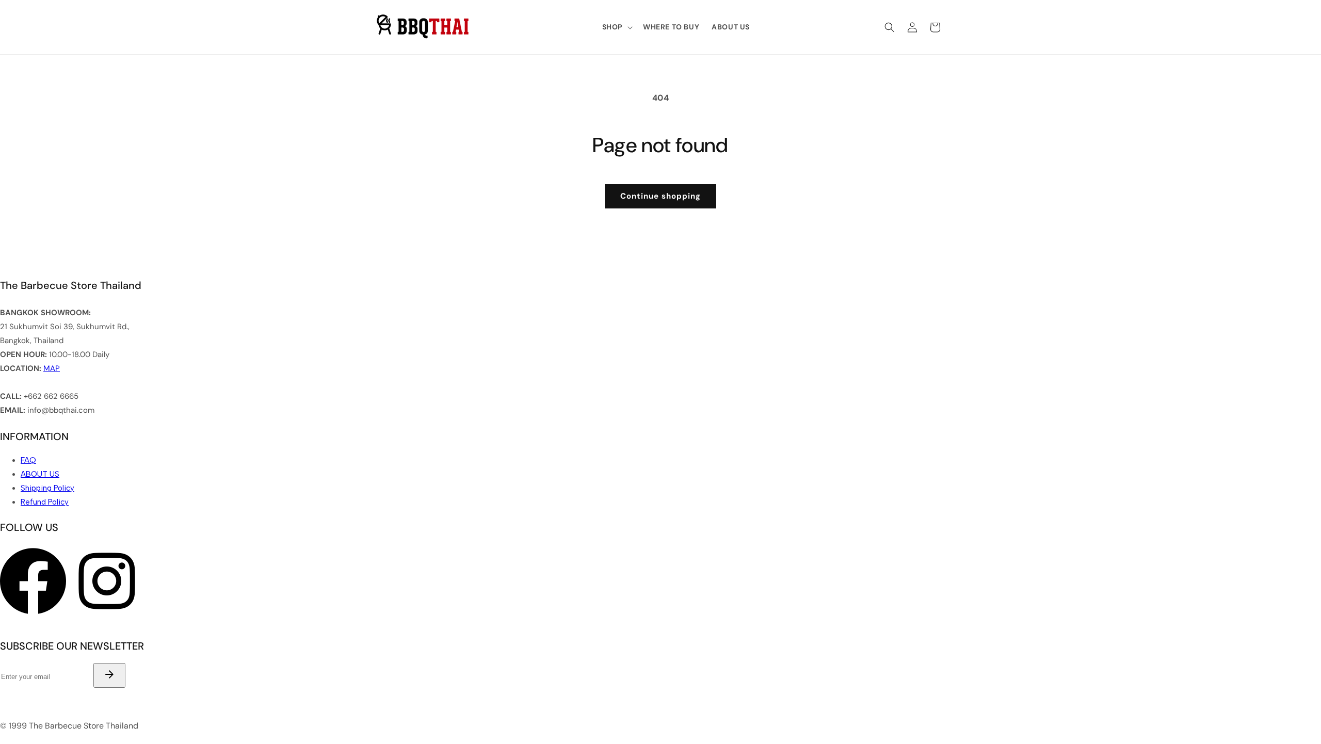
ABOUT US (40, 474)
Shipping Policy (47, 488)
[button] (616, 27)
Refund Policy (45, 502)
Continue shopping (660, 196)
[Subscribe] (109, 675)
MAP (51, 368)
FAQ (28, 460)
